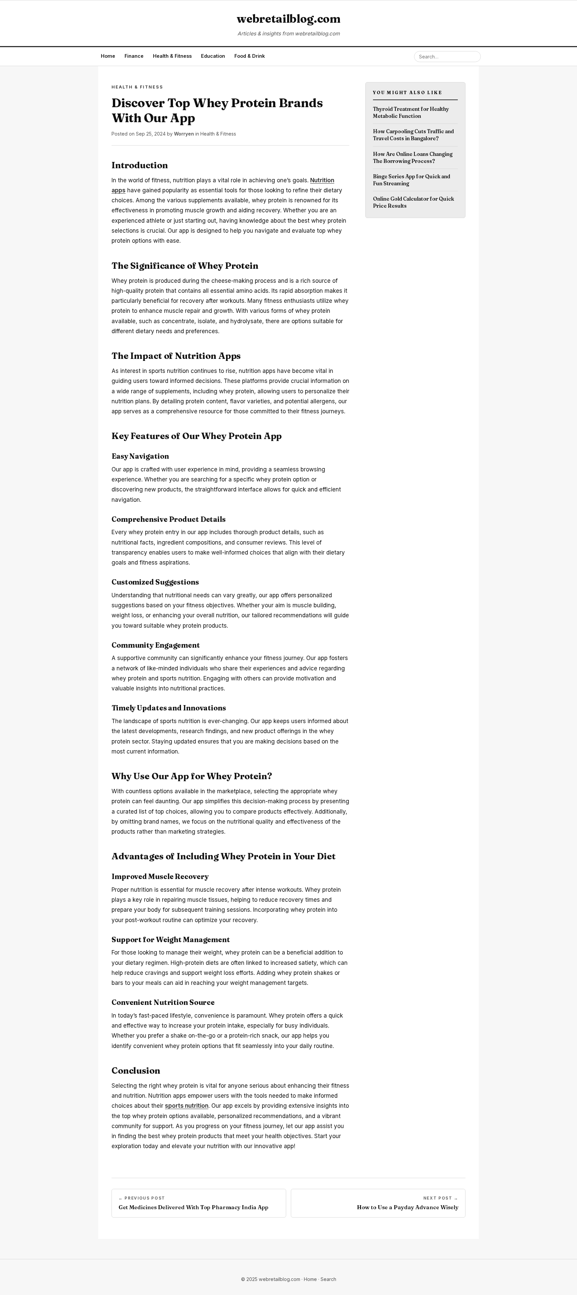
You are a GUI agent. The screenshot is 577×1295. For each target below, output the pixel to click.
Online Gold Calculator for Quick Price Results (413, 202)
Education (213, 56)
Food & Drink (249, 56)
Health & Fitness (172, 56)
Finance (134, 56)
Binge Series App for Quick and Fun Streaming (411, 180)
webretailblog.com (288, 19)
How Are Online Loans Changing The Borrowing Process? (412, 157)
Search (328, 1279)
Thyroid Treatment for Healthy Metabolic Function (411, 112)
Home (108, 56)
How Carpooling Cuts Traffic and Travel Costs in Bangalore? (413, 135)
